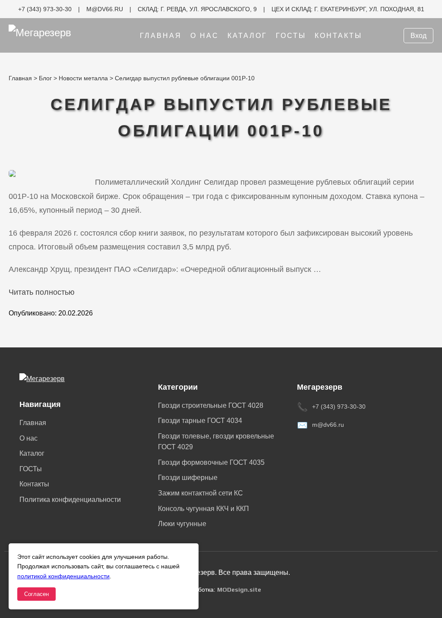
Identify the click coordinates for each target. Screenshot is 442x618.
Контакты (338, 35)
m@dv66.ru (328, 424)
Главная (161, 35)
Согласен (36, 594)
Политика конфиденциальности (70, 499)
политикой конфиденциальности (63, 576)
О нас (204, 35)
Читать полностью (42, 292)
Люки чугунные (182, 523)
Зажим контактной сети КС (200, 493)
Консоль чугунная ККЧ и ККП (203, 508)
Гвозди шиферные (188, 477)
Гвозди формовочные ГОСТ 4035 (211, 462)
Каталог (247, 35)
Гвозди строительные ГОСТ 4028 (210, 405)
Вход (418, 35)
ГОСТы (291, 35)
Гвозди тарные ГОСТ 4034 (200, 420)
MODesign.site (239, 589)
